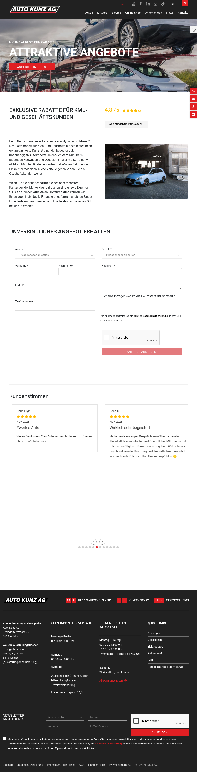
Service (116, 12)
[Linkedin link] (148, 4)
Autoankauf (155, 653)
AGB (81, 764)
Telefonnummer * (25, 301)
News (170, 12)
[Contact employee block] (193, 106)
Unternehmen (153, 12)
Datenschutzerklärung (155, 316)
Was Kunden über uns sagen (126, 123)
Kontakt (183, 12)
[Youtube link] (134, 4)
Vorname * (21, 265)
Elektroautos (155, 646)
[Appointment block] (193, 114)
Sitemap (8, 764)
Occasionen (155, 639)
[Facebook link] (141, 4)
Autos (89, 12)
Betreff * (107, 249)
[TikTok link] (163, 4)
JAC (150, 660)
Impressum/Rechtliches (61, 764)
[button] (79, 547)
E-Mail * (19, 285)
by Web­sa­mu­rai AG (120, 764)
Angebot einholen (31, 66)
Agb (136, 316)
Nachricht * (108, 265)
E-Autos (102, 12)
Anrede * (20, 249)
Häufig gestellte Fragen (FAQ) (165, 666)
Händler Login (96, 764)
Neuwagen (154, 633)
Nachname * (65, 265)
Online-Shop (133, 12)
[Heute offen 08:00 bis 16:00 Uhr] (193, 29)
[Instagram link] (156, 4)
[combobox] (55, 255)
